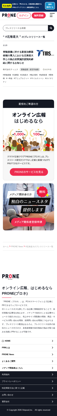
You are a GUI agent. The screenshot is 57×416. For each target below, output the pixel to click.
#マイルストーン (37, 78)
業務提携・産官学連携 (30, 69)
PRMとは (6, 347)
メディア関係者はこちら (12, 368)
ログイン (23, 15)
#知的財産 (43, 75)
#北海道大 (24, 75)
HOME (8, 341)
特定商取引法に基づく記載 (13, 388)
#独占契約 (34, 75)
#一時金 (9, 78)
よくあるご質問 (8, 361)
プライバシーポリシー (11, 381)
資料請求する (49, 5)
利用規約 (6, 374)
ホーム (6, 246)
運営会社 (6, 401)
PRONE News (17, 246)
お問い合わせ (7, 395)
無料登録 (38, 15)
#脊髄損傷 (7, 75)
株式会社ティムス (10, 69)
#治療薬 (15, 75)
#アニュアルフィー (21, 78)
